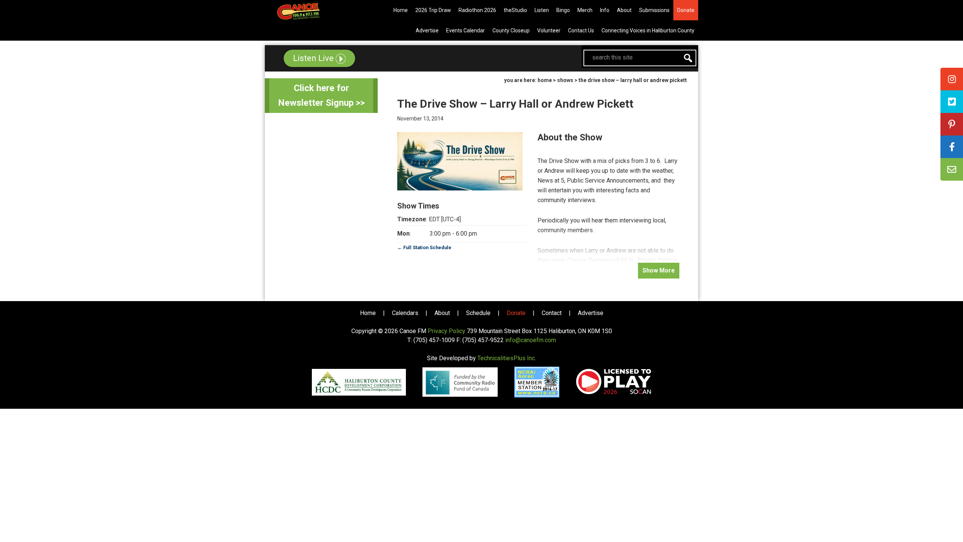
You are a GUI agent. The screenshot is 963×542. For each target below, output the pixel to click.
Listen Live (314, 58)
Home (368, 313)
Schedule (478, 313)
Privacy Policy (446, 331)
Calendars (405, 313)
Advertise (590, 313)
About (442, 313)
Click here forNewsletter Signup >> (321, 95)
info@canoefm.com (530, 340)
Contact (552, 313)
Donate (516, 313)
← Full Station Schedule (424, 247)
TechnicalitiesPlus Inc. (506, 358)
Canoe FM (310, 11)
